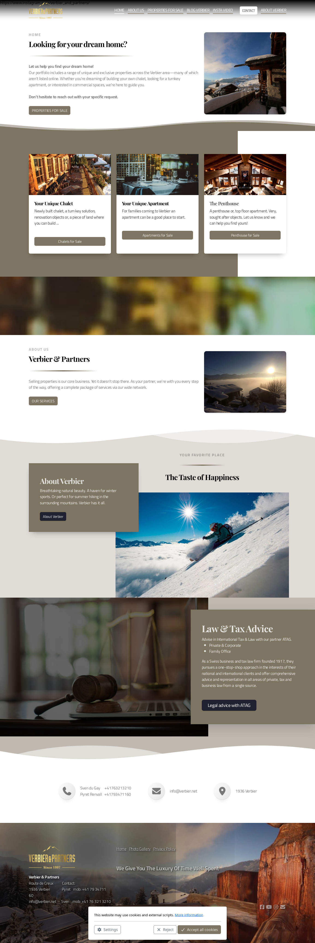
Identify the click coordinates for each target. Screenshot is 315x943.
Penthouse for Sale (245, 235)
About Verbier (53, 516)
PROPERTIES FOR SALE (49, 110)
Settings (111, 929)
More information (189, 915)
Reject (168, 929)
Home (121, 849)
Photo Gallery (140, 849)
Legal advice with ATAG (229, 705)
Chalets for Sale (69, 241)
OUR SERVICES (43, 400)
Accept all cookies (202, 929)
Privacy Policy (164, 849)
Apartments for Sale (157, 235)
